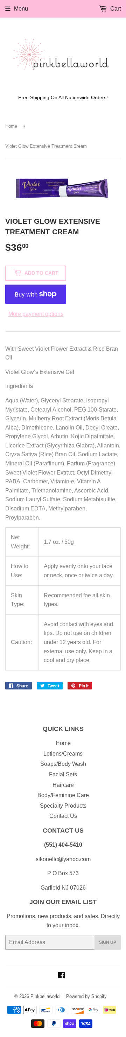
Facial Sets (63, 774)
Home (11, 126)
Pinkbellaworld (44, 996)
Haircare (63, 785)
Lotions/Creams (63, 754)
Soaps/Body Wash (63, 764)
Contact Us (63, 816)
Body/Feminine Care (63, 795)
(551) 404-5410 (63, 845)
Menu (21, 9)
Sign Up (107, 942)
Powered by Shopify (86, 996)
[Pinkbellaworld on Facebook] (61, 976)
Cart (115, 9)
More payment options (35, 314)
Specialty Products (63, 806)
